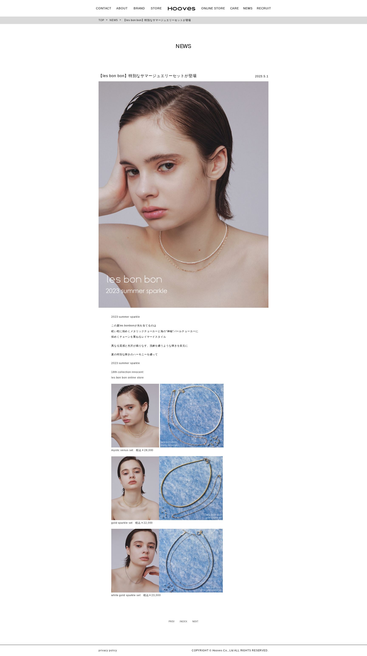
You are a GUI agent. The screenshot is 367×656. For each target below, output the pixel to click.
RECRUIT (264, 8)
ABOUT (122, 8)
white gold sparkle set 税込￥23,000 (136, 595)
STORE (156, 8)
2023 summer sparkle (125, 316)
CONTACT (103, 8)
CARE (234, 8)
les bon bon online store (127, 377)
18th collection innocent (127, 372)
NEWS (248, 8)
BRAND (139, 8)
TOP (101, 20)
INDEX (183, 621)
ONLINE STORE (213, 8)
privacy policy (108, 650)
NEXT (195, 621)
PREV (172, 621)
